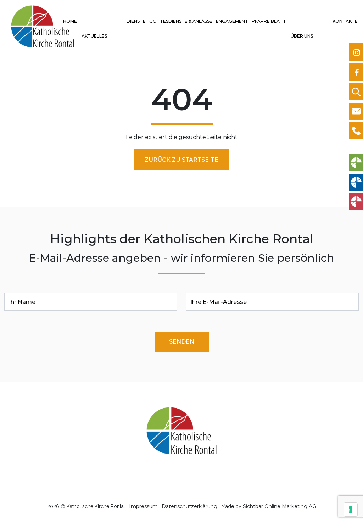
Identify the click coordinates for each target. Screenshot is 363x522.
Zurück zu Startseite (181, 159)
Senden (181, 341)
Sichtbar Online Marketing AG (279, 506)
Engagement (232, 21)
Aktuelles (94, 36)
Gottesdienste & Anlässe (180, 21)
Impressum (143, 506)
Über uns (302, 36)
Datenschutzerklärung (189, 506)
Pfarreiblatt (269, 21)
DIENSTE (136, 21)
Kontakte (345, 21)
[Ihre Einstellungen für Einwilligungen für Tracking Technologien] (350, 509)
